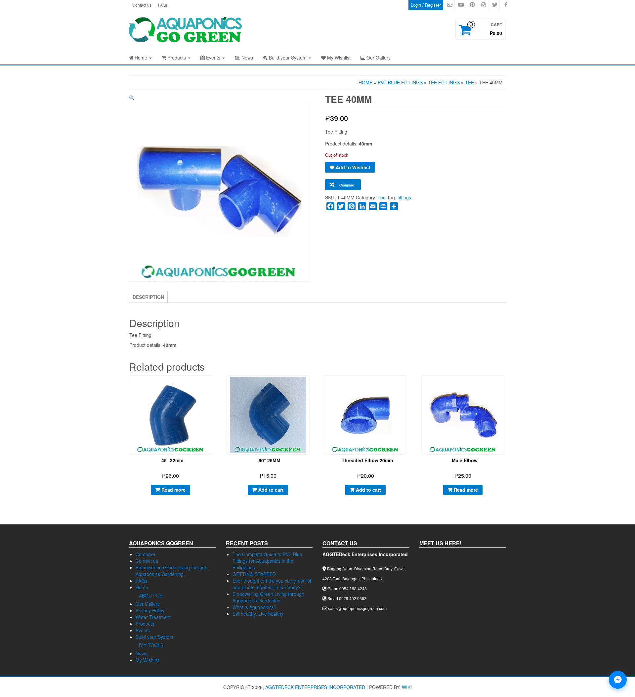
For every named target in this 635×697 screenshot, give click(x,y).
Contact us (141, 5)
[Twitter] (341, 206)
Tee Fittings (444, 82)
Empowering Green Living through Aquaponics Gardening (171, 570)
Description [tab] (148, 297)
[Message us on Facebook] (618, 680)
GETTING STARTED (254, 574)
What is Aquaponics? (254, 607)
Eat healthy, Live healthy (258, 613)
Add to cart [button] (270, 489)
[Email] (372, 206)
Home (140, 57)
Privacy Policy (150, 610)
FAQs (163, 5)
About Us (150, 595)
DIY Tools (151, 645)
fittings (404, 197)
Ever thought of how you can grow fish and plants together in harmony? (273, 584)
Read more (173, 489)
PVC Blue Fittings (400, 82)
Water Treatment (153, 617)
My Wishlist (338, 57)
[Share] (394, 206)
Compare (145, 554)
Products (176, 57)
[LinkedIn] (362, 206)
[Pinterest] (351, 206)
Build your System (288, 57)
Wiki (407, 687)
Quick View (212, 385)
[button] (132, 97)
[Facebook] (330, 206)
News (246, 57)
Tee (469, 82)
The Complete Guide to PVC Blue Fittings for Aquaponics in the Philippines (267, 561)
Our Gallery (378, 57)
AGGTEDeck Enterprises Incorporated (315, 687)
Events (213, 57)
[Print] (383, 206)
